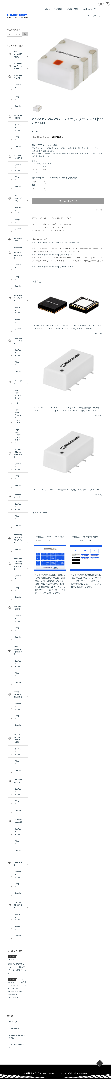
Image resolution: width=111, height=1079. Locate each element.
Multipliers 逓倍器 (18, 607)
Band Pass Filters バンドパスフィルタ (18, 416)
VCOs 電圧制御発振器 (18, 905)
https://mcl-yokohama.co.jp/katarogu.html (53, 254)
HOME (46, 9)
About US (13, 1022)
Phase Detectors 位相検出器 (18, 650)
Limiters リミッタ (17, 496)
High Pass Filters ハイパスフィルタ (18, 436)
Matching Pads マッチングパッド (18, 538)
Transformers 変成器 (18, 862)
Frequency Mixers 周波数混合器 (18, 453)
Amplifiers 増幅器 (18, 116)
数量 (34, 185)
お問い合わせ (14, 1029)
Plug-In (17, 98)
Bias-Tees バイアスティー (18, 198)
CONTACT (73, 9)
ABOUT (58, 9)
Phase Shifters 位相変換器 (18, 694)
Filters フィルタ (18, 382)
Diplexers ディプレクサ (18, 298)
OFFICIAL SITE (95, 15)
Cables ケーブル (18, 239)
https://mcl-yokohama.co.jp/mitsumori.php (53, 266)
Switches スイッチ (18, 781)
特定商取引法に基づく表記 (17, 1036)
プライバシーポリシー (17, 1046)
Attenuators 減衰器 (18, 156)
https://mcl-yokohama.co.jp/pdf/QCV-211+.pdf (56, 242)
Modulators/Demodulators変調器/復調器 (18, 564)
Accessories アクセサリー (18, 66)
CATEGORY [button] (89, 9)
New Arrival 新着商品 (18, 54)
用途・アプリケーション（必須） (46, 145)
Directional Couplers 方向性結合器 (18, 253)
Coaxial (18, 107)
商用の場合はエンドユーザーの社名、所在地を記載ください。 (56, 178)
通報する (99, 210)
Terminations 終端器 (18, 821)
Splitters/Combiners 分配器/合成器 (18, 738)
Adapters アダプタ (18, 76)
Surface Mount (18, 87)
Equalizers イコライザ (18, 340)
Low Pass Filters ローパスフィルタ (18, 396)
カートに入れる (70, 201)
